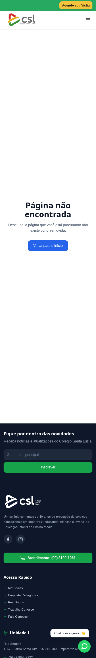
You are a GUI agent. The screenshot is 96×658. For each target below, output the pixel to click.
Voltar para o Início (48, 246)
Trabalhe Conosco (21, 609)
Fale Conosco (18, 616)
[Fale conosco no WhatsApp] (84, 646)
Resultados (16, 602)
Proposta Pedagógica (23, 595)
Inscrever (48, 467)
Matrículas (15, 588)
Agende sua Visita (76, 5)
